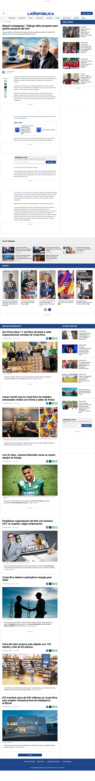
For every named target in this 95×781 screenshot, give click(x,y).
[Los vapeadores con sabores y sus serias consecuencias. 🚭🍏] (66, 284)
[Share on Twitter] (5, 87)
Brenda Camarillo (8, 706)
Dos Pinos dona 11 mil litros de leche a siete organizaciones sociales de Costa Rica (26, 333)
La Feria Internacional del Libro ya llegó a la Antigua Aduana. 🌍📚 (27, 302)
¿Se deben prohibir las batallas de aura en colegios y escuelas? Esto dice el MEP (23, 249)
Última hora (9, 21)
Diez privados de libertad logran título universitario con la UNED (54, 249)
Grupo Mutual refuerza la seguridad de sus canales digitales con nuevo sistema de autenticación (85, 336)
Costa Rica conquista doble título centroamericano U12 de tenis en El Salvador (86, 64)
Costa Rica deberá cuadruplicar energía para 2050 (27, 579)
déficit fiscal (41, 174)
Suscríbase (66, 762)
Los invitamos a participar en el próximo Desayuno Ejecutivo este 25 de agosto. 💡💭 (47, 303)
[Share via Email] (5, 93)
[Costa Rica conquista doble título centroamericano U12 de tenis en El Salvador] (71, 63)
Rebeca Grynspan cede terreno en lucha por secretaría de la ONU (52, 257)
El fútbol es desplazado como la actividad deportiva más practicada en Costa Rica (85, 379)
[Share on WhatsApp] (5, 90)
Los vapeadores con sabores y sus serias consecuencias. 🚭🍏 (66, 302)
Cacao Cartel (32, 443)
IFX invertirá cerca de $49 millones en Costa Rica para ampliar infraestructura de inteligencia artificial (29, 700)
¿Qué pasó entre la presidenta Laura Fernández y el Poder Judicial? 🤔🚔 (84, 302)
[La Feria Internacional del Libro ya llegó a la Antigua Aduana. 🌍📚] (29, 284)
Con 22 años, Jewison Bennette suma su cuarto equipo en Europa (28, 456)
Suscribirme (51, 162)
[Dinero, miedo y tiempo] (39, 130)
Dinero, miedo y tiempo (48, 129)
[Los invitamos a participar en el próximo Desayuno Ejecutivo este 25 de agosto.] (47, 284)
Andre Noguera (7, 461)
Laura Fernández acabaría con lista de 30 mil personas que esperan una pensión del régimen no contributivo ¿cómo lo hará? (85, 408)
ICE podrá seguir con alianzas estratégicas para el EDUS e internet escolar (85, 392)
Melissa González (8, 338)
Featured (83, 27)
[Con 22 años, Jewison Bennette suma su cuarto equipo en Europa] (30, 480)
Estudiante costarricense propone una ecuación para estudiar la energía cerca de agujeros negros (85, 350)
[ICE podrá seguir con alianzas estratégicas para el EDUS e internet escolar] (69, 392)
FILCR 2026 (8, 688)
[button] (87, 13)
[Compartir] (5, 96)
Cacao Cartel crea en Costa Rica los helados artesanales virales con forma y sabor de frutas (28, 398)
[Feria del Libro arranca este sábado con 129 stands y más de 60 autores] (30, 669)
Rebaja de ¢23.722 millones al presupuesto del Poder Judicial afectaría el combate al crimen (86, 32)
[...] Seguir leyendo (37, 378)
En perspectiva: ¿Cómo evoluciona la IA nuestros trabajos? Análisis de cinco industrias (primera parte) (27, 129)
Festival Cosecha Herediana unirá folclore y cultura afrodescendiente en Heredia (23, 257)
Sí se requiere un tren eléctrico (22, 192)
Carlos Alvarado (49, 86)
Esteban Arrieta (11, 71)
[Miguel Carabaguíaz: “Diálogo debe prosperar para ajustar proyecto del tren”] (30, 53)
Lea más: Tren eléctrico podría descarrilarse (26, 167)
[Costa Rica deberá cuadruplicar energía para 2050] (30, 602)
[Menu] (4, 13)
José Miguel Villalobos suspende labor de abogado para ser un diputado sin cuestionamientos (85, 365)
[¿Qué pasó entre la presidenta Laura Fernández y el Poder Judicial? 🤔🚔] (84, 284)
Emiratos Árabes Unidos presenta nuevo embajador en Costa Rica (83, 249)
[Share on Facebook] (5, 84)
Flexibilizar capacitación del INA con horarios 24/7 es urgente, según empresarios (27, 522)
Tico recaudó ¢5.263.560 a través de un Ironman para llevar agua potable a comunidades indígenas (86, 48)
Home (3, 21)
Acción (83, 74)
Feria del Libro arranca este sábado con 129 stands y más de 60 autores (26, 645)
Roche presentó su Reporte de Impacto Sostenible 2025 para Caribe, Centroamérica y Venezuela (10, 303)
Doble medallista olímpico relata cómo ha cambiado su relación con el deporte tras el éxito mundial (86, 79)
